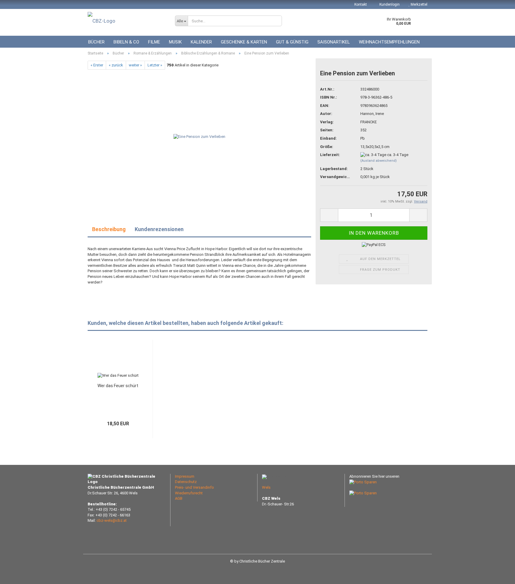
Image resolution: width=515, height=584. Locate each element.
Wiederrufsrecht (189, 493)
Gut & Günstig (292, 42)
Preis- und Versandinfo (194, 487)
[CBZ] (127, 21)
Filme (154, 42)
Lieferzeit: (330, 154)
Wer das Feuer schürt (117, 385)
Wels (266, 487)
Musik (175, 42)
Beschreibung (109, 229)
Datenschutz (186, 481)
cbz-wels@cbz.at (112, 520)
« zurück (116, 65)
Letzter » (155, 65)
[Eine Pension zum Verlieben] (199, 136)
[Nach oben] (499, 575)
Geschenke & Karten (244, 42)
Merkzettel (418, 4)
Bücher (96, 42)
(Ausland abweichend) (378, 161)
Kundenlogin (389, 4)
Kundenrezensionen (159, 229)
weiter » (135, 65)
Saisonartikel (333, 42)
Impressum (184, 476)
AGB (178, 498)
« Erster (97, 65)
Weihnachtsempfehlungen (389, 42)
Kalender (201, 42)
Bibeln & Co (126, 42)
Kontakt (360, 4)
